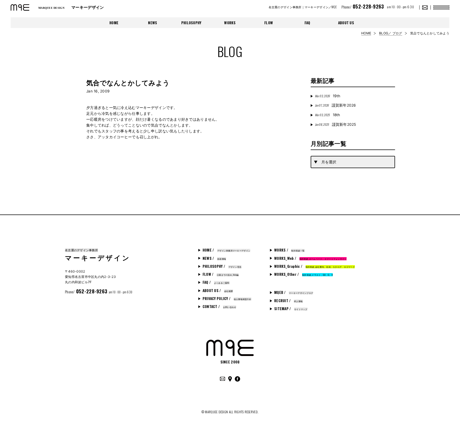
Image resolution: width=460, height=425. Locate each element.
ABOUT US (346, 22)
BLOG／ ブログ (390, 33)
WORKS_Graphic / (314, 266)
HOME (113, 22)
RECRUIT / (288, 300)
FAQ (307, 22)
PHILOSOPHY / (222, 266)
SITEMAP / (290, 308)
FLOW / (221, 274)
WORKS (230, 22)
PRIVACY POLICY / (227, 298)
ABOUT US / (218, 290)
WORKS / (289, 250)
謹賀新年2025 (335, 124)
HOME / (226, 250)
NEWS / (214, 258)
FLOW (268, 22)
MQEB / (293, 292)
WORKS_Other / (303, 274)
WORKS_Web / (310, 258)
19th (327, 96)
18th (327, 115)
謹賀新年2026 (335, 105)
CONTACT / (219, 306)
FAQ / (216, 282)
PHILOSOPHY (191, 22)
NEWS (152, 22)
